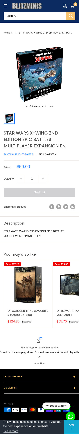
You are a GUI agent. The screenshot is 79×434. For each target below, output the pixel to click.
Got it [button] (71, 427)
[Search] (70, 16)
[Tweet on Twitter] (65, 206)
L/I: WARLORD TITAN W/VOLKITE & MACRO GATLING (28, 312)
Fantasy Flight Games (18, 154)
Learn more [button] (10, 431)
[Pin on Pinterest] (58, 206)
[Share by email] (72, 206)
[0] (72, 6)
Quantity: (9, 178)
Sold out (39, 192)
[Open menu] (5, 5)
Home (7, 32)
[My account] (65, 6)
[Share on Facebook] (51, 206)
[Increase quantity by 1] (43, 179)
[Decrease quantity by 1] (21, 179)
